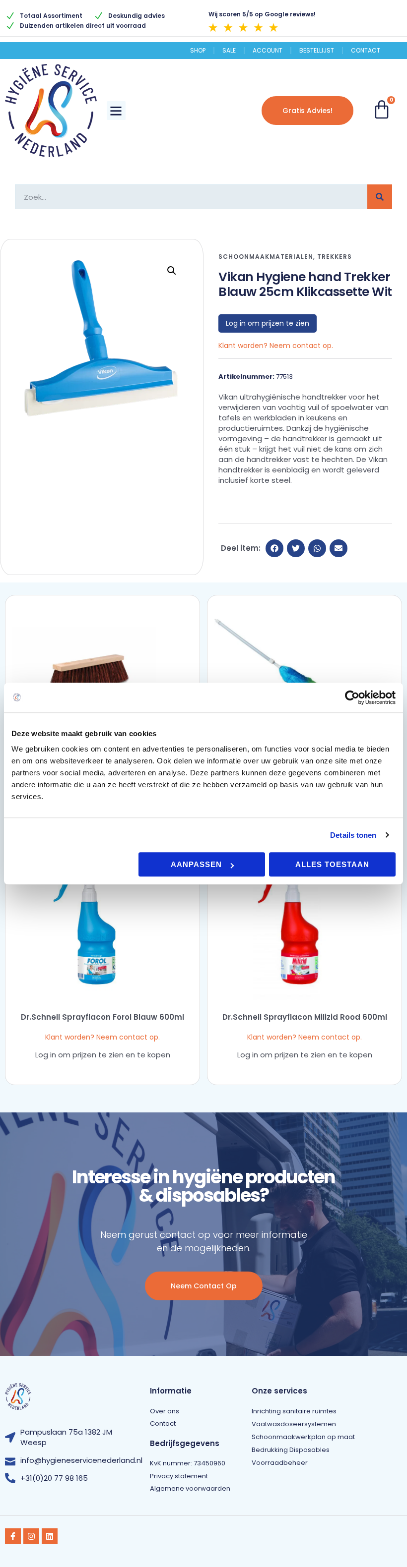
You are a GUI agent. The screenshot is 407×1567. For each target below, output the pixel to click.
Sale (229, 50)
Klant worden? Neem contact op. (275, 345)
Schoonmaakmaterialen (265, 256)
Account (267, 50)
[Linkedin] (50, 1536)
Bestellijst (316, 50)
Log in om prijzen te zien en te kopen (102, 1054)
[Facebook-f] (13, 1536)
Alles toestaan (332, 864)
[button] (116, 110)
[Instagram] (31, 1536)
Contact (365, 50)
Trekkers (334, 256)
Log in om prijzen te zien (267, 323)
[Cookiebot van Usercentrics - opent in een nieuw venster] (352, 697)
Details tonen (353, 835)
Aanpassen (196, 864)
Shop (197, 50)
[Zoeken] (379, 196)
